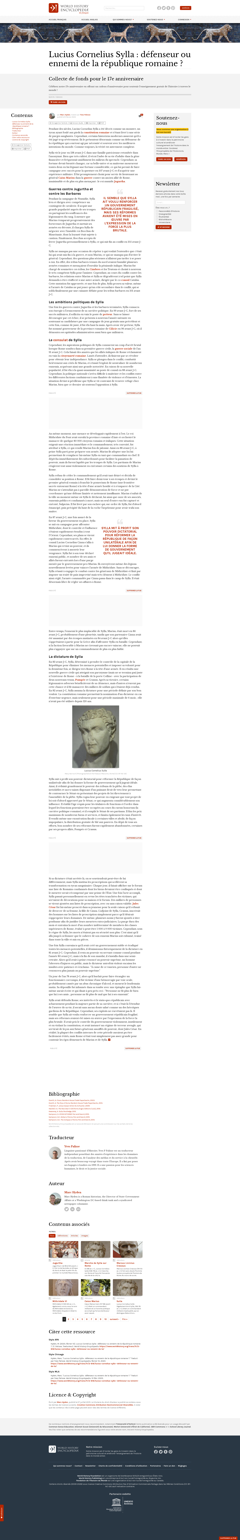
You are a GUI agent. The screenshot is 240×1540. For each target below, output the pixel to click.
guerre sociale (123, 348)
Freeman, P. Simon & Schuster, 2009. (69, 1106)
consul (125, 280)
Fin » (125, 1319)
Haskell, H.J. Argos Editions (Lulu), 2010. (75, 1109)
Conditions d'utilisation (136, 1466)
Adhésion (181, 159)
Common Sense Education (61, 1427)
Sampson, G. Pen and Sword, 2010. (69, 1114)
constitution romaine (97, 132)
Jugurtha (119, 181)
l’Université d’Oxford (125, 1424)
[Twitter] (161, 1453)
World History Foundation (89, 1476)
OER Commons (158, 1427)
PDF (27, 149)
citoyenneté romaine (73, 355)
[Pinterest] (171, 1453)
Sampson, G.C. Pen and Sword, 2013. (72, 1120)
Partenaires (155, 1466)
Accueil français (57, 19)
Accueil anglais (89, 19)
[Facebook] (156, 1453)
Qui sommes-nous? (122, 19)
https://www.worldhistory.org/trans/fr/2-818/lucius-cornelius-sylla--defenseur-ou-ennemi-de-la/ (95, 1347)
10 (105, 1319)
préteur (107, 314)
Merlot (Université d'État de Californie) (132, 1427)
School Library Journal (180, 1427)
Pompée (80, 680)
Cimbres (95, 269)
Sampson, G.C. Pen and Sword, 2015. (69, 1117)
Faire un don (164, 159)
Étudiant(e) (164, 217)
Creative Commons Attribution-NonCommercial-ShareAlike (105, 1405)
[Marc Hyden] (66, 1209)
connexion (183, 19)
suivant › (114, 1319)
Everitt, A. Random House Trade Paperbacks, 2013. (76, 1103)
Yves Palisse (85, 115)
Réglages (182, 1466)
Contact (78, 1466)
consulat (60, 340)
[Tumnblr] (166, 1453)
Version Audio (76, 123)
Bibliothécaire (165, 219)
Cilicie (113, 328)
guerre (88, 177)
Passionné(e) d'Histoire (169, 211)
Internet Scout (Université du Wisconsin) (94, 1427)
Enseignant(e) (165, 214)
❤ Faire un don (57, 102)
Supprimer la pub (134, 393)
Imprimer (17, 149)
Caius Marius (66, 177)
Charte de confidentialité (110, 1466)
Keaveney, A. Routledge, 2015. (62, 1111)
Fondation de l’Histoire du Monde (91, 1480)
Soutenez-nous (155, 19)
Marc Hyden (65, 115)
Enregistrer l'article (21, 145)
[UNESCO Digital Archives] (120, 1504)
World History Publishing (90, 1478)
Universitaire (164, 222)
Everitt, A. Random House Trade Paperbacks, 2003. (72, 1100)
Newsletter (90, 1466)
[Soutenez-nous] (2, 1513)
